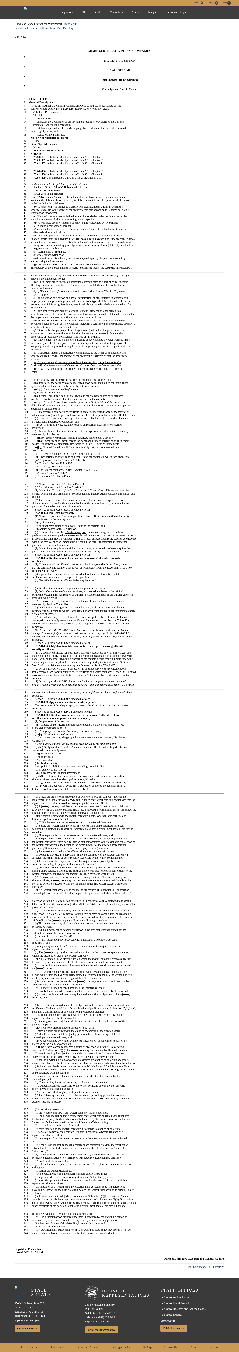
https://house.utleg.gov (97, 1321)
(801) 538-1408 (36, 1315)
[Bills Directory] (65, 28)
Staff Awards (167, 1320)
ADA (193, 1347)
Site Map (147, 1347)
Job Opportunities (121, 1347)
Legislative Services (171, 1314)
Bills (83, 12)
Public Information (173, 1328)
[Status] (19, 28)
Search (197, 2)
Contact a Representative (101, 1329)
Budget (152, 12)
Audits (135, 12)
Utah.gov (213, 1347)
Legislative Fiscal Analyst (174, 1302)
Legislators (67, 12)
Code (98, 12)
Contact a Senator (27, 1328)
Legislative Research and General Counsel (183, 1308)
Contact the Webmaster (88, 1347)
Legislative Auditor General (175, 1297)
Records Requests (29, 1347)
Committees (116, 12)
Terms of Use (171, 1347)
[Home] (38, 12)
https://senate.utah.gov (27, 1320)
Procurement (57, 1347)
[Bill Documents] (32, 28)
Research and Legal (176, 12)
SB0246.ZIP (70, 23)
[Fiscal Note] (49, 28)
